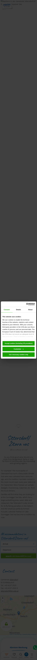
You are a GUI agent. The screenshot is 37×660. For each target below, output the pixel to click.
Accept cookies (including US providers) (18, 343)
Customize (17, 349)
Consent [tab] (7, 309)
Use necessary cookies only (18, 354)
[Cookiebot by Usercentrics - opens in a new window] (26, 304)
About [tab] (30, 309)
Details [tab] (18, 309)
